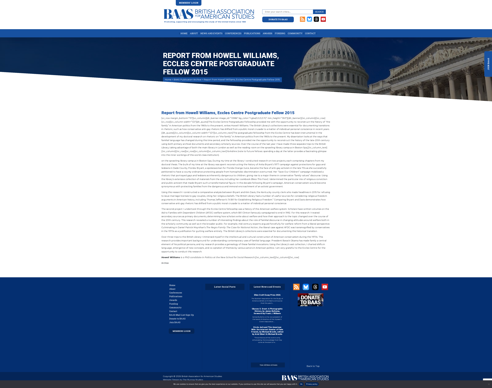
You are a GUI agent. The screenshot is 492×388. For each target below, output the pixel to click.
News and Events (211, 33)
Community (295, 33)
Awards (267, 33)
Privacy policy (311, 384)
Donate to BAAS (177, 318)
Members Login (182, 331)
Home (184, 33)
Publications (252, 33)
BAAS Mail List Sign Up (181, 315)
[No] (489, 384)
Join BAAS (174, 322)
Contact (310, 33)
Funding (280, 33)
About (194, 33)
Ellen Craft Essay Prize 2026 (267, 295)
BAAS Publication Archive (187, 79)
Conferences (233, 33)
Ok (301, 384)
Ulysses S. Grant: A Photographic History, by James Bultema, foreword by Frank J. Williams (267, 311)
